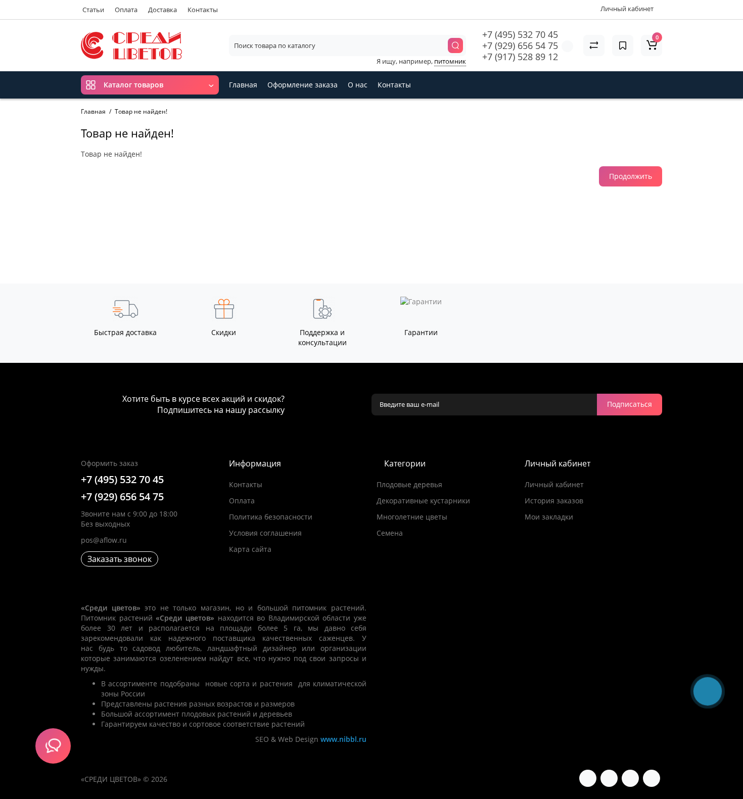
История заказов (554, 500)
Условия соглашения (265, 533)
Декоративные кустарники (423, 500)
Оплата (126, 9)
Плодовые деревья (409, 484)
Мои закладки (549, 517)
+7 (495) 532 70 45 (520, 34)
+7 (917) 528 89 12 (520, 57)
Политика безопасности (270, 517)
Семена (390, 533)
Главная (243, 84)
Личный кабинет (554, 484)
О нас (357, 84)
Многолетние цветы (412, 517)
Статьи (93, 9)
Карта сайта (250, 549)
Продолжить (630, 176)
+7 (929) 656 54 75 (520, 45)
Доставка (162, 9)
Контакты (203, 9)
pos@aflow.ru (104, 540)
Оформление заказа (302, 84)
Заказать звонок (119, 559)
